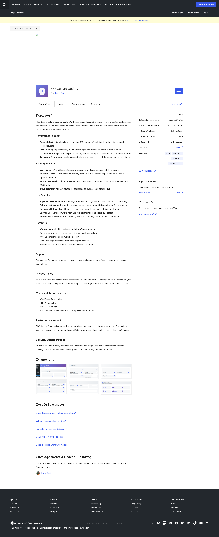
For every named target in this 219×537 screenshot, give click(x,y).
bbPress (174, 507)
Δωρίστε (134, 507)
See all (180, 192)
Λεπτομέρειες (45, 104)
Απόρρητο (14, 512)
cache (168, 153)
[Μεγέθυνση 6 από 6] (128, 384)
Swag (134, 512)
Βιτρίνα (53, 500)
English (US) (178, 147)
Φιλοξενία (14, 507)
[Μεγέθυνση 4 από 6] (95, 384)
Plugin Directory (17, 13)
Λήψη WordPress (206, 4)
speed (179, 163)
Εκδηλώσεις (136, 504)
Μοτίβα (53, 512)
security (172, 163)
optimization (177, 153)
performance (177, 158)
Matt (173, 504)
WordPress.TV (97, 512)
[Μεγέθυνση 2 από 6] (63, 383)
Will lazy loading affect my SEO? (51, 421)
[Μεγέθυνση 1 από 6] (63, 367)
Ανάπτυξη (95, 104)
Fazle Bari (59, 93)
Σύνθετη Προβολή (147, 171)
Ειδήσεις (13, 504)
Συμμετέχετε (136, 500)
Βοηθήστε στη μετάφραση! (137, 20)
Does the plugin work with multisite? (52, 445)
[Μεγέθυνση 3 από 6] (95, 367)
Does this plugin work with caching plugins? (56, 413)
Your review (144, 192)
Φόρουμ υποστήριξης (149, 214)
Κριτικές (62, 104)
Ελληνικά (38, 523)
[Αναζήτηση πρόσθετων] (37, 28)
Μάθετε (94, 500)
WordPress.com (177, 500)
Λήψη (178, 91)
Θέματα (53, 504)
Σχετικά (13, 500)
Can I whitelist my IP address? (50, 437)
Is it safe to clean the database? (51, 429)
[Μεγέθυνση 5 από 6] (128, 367)
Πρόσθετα (54, 507)
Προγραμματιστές (98, 507)
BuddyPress (176, 512)
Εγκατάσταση (78, 104)
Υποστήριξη (177, 104)
